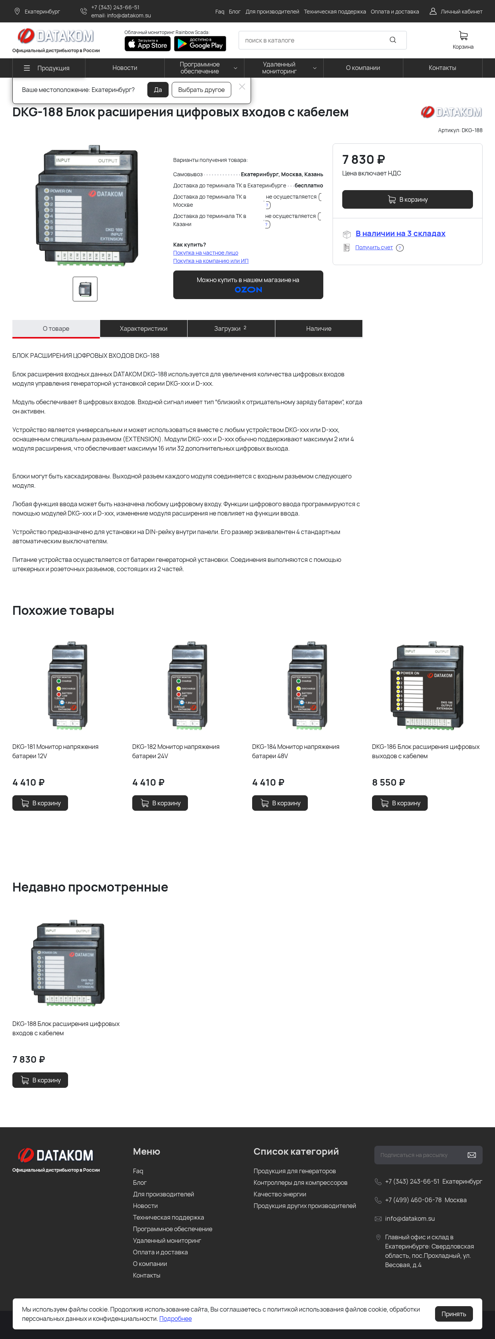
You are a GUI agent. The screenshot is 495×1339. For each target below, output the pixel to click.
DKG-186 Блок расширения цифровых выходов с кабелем (426, 751)
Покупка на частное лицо (205, 252)
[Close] (242, 86)
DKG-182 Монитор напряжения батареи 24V (176, 751)
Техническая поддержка (168, 1217)
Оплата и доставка (160, 1252)
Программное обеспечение (172, 1229)
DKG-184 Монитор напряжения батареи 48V (296, 751)
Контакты (146, 1275)
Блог (140, 1182)
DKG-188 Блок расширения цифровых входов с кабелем (65, 1028)
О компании (150, 1263)
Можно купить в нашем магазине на (248, 280)
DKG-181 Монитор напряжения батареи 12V (55, 751)
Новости (145, 1205)
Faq (138, 1171)
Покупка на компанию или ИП (211, 260)
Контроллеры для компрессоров (301, 1182)
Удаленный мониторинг (167, 1240)
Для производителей (163, 1194)
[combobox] (323, 40)
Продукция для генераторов (295, 1171)
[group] (86, 205)
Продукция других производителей (305, 1205)
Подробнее (175, 1318)
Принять (454, 1314)
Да (158, 89)
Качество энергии (280, 1194)
